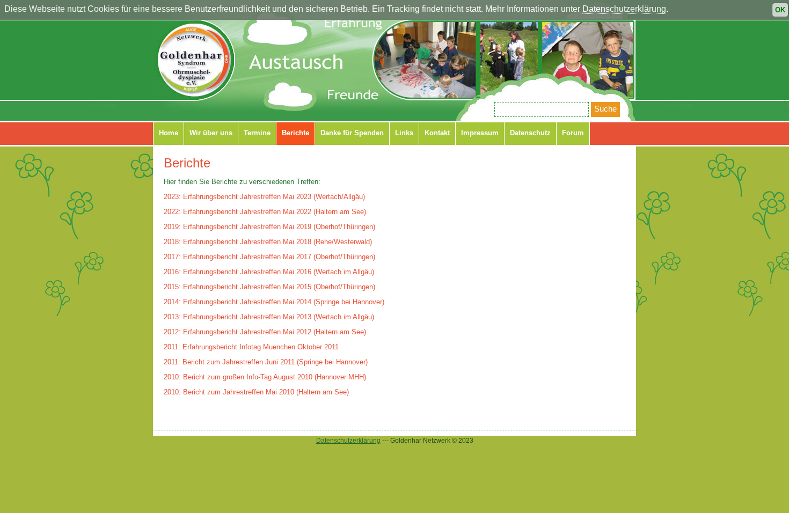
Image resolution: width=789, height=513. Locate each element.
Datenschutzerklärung (624, 8)
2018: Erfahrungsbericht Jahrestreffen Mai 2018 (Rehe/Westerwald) (268, 242)
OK (780, 10)
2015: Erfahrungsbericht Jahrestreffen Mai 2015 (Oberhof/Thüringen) (269, 287)
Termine (257, 133)
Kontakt (437, 133)
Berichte (295, 133)
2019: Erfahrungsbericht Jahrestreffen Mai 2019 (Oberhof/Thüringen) (269, 227)
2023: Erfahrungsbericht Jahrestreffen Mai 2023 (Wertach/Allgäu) (264, 197)
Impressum (480, 133)
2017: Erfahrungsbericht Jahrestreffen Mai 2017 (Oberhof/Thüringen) (269, 257)
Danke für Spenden (352, 133)
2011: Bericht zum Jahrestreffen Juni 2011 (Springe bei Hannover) (266, 362)
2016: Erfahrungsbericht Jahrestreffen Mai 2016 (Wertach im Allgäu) (269, 272)
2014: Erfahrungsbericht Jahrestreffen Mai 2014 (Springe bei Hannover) (274, 302)
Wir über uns (210, 133)
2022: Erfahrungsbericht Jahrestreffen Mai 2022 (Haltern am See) (265, 212)
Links (404, 133)
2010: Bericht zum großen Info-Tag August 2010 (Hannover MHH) (265, 377)
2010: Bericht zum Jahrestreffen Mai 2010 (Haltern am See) (256, 392)
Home (168, 133)
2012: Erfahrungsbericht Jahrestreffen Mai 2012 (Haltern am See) (265, 332)
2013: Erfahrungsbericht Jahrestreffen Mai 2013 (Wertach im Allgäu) (269, 317)
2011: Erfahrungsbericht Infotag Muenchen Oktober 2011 (251, 347)
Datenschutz (530, 133)
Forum (573, 133)
